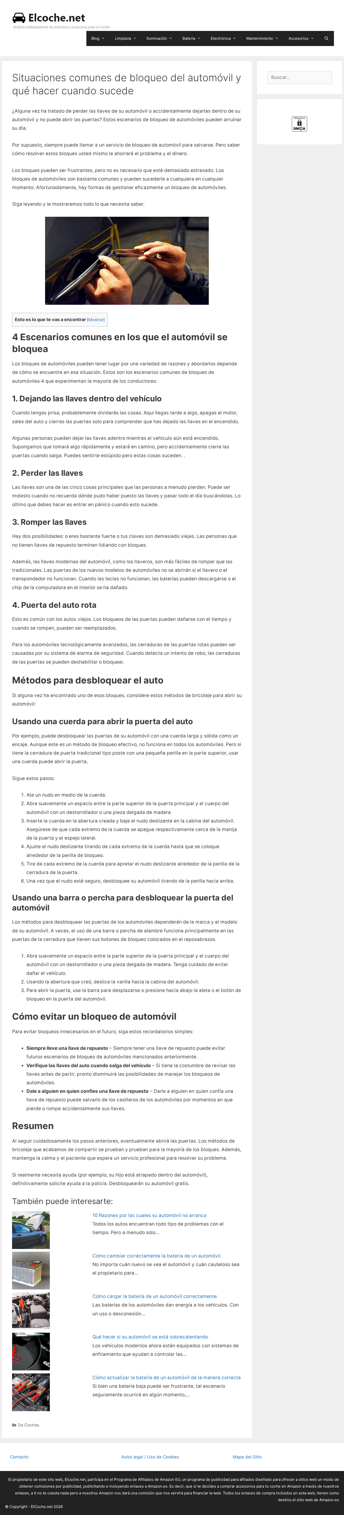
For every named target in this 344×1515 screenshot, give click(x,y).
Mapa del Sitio (247, 1456)
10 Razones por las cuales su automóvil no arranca (149, 1215)
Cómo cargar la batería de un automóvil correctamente (154, 1296)
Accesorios (298, 38)
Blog (95, 38)
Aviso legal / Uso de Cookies (150, 1456)
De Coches (28, 1424)
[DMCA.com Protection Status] (299, 130)
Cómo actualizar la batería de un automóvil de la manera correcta (166, 1377)
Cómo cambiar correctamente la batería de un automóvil (156, 1256)
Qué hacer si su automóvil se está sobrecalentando (150, 1337)
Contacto (19, 1456)
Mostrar (95, 319)
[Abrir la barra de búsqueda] (326, 38)
